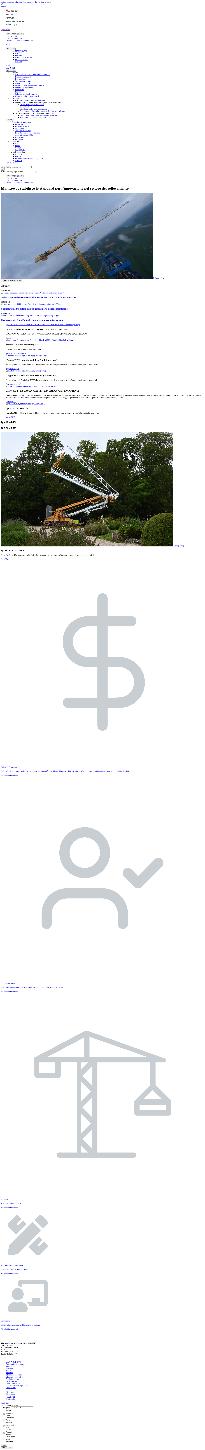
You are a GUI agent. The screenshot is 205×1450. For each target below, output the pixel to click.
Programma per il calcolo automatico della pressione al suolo (42, 111)
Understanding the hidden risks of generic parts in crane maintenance (34, 309)
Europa (18, 156)
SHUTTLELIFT (21, 60)
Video (8, 1439)
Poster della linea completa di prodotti (29, 159)
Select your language (9, 172)
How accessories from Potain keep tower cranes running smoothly (33, 320)
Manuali (9, 1366)
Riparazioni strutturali (23, 77)
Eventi (17, 146)
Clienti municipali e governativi (27, 96)
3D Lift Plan (24, 107)
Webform (9, 1441)
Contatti (18, 148)
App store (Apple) (12, 369)
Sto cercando (6, 1405)
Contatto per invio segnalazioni (17, 1386)
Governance (19, 137)
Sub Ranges (10, 1437)
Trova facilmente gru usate (11, 1203)
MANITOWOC (21, 51)
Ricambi (9, 66)
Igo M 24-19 (10, 417)
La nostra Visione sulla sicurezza (27, 133)
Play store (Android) (13, 384)
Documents (10, 1418)
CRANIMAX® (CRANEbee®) (32, 105)
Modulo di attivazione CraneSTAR (33, 117)
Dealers (8, 1415)
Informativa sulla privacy (15, 1377)
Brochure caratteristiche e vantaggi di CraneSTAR (39, 115)
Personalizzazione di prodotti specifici (15, 1269)
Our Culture (19, 129)
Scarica (8, 338)
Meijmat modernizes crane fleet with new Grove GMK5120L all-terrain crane (38, 297)
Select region (6, 167)
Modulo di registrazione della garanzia (29, 85)
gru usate (4, 1199)
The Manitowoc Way (23, 131)
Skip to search (46, 2)
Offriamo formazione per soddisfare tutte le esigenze (20, 1325)
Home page (10, 1425)
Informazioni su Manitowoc (20, 122)
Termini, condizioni (13, 1383)
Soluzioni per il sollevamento (26, 94)
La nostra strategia (22, 126)
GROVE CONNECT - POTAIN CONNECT (32, 75)
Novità (17, 144)
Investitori (19, 139)
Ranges (8, 1434)
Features (9, 1422)
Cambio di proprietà (22, 83)
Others (8, 1430)
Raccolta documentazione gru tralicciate (30, 100)
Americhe (19, 154)
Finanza (18, 92)
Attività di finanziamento (10, 767)
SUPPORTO (11, 70)
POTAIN (18, 55)
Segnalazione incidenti (23, 81)
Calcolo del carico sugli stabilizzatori (33, 109)
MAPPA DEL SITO (13, 1362)
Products (9, 1432)
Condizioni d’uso (12, 1379)
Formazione (19, 90)
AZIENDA (10, 120)
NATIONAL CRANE (23, 57)
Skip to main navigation (32, 2)
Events (8, 1420)
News (8, 1427)
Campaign (9, 1413)
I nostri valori (20, 124)
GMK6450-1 (11, 402)
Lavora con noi (11, 163)
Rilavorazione (20, 79)
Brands (8, 1411)
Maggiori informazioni (9, 775)
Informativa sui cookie (14, 1375)
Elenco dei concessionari (15, 1364)
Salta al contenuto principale (12, 2)
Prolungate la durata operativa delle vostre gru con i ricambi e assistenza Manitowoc (32, 987)
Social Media (20, 150)
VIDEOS (18, 161)
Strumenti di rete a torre (24, 88)
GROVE (18, 53)
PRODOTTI (11, 49)
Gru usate (18, 62)
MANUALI (10, 68)
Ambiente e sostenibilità (24, 135)
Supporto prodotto (8, 983)
